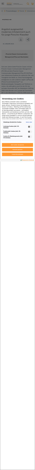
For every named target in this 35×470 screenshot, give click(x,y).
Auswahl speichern (18, 149)
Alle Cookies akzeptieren (17, 144)
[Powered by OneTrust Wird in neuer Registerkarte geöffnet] (27, 160)
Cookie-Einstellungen (17, 154)
